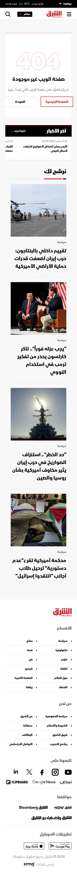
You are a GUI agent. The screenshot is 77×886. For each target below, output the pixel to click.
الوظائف (27, 734)
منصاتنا (28, 725)
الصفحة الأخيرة (24, 677)
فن (31, 659)
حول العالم (60, 677)
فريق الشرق (59, 734)
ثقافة (63, 668)
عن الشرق (26, 716)
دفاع (30, 640)
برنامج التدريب (58, 744)
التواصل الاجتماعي (21, 744)
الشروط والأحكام (57, 725)
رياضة (29, 687)
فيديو (29, 668)
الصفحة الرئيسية (57, 102)
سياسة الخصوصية (56, 716)
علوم (64, 659)
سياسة (61, 242)
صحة (30, 650)
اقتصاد (63, 687)
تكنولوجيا (61, 650)
